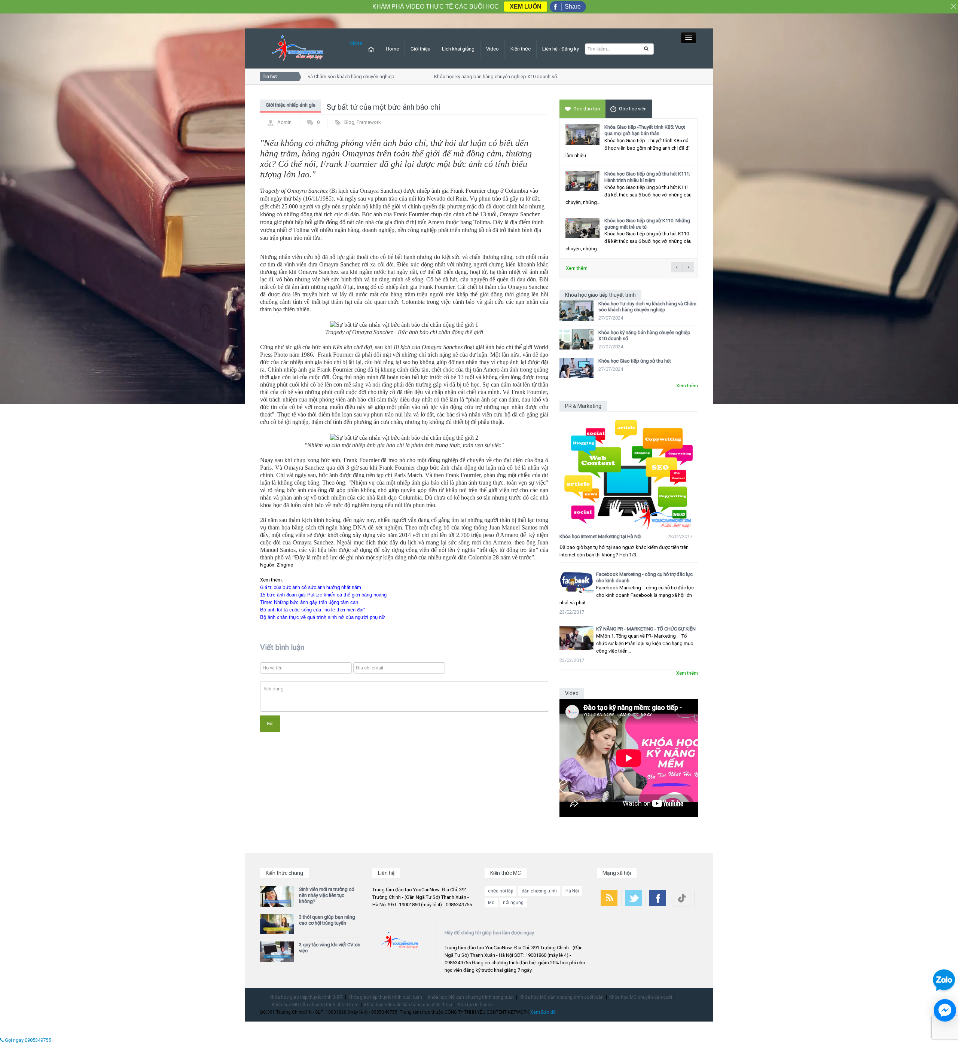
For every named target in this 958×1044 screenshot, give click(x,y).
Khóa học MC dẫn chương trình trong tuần (471, 997)
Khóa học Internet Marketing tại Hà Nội (600, 536)
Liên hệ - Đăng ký (560, 49)
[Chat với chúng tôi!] (945, 1010)
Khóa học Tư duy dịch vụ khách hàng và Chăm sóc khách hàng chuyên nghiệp (647, 306)
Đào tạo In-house (475, 1004)
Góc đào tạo (586, 109)
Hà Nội (572, 891)
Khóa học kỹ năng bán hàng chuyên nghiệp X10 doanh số (480, 76)
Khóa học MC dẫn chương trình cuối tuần (561, 997)
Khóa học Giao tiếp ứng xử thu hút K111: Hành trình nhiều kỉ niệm (647, 177)
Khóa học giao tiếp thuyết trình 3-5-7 (306, 997)
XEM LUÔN (525, 6)
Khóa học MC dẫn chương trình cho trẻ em (315, 1004)
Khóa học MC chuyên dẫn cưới (640, 997)
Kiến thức (520, 49)
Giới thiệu (420, 49)
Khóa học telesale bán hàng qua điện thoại (408, 1004)
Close (356, 43)
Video (492, 49)
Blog (349, 122)
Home (392, 49)
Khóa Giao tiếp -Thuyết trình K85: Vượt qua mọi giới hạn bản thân (644, 130)
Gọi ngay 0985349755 (27, 1040)
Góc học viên (633, 109)
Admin (284, 122)
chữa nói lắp (500, 891)
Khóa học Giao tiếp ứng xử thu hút (634, 361)
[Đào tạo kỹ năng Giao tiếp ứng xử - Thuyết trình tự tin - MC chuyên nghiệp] (297, 48)
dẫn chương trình (539, 891)
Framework (369, 122)
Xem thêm (577, 268)
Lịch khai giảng (458, 49)
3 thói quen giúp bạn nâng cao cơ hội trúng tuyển (327, 920)
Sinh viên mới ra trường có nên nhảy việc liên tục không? (326, 895)
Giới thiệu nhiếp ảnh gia (290, 105)
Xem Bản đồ (543, 1012)
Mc (491, 902)
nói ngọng (513, 902)
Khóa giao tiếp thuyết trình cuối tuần (385, 997)
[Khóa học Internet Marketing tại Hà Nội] (628, 471)
